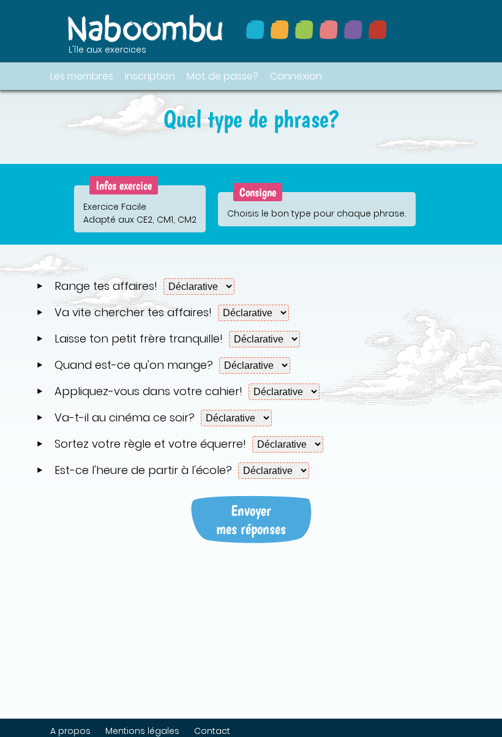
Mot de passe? (222, 76)
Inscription (150, 76)
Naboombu (146, 28)
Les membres (81, 76)
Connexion (296, 76)
